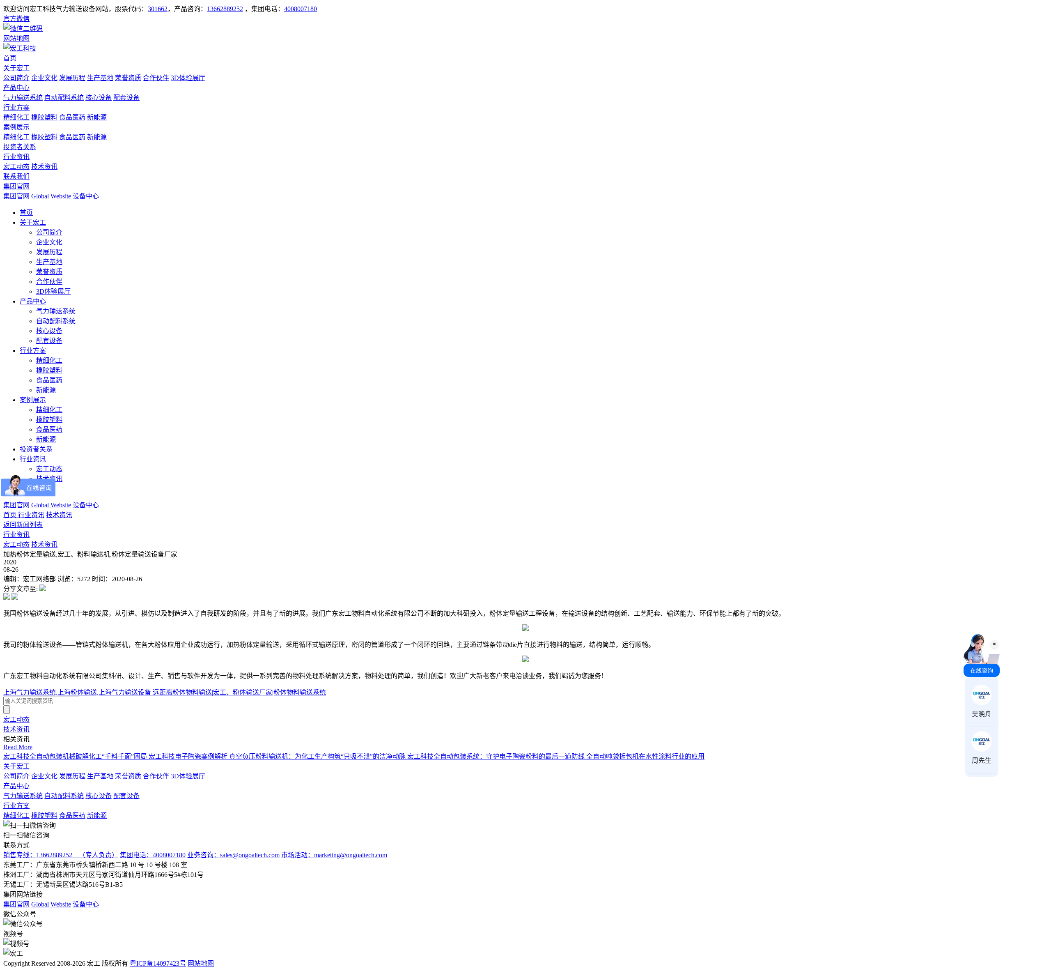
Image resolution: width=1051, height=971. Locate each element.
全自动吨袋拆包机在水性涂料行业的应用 (645, 756)
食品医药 (72, 117)
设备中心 (86, 196)
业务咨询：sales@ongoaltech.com (233, 854)
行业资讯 (16, 156)
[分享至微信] (42, 588)
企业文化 (44, 77)
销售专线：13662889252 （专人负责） (60, 854)
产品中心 (16, 87)
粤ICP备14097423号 (158, 963)
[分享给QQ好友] (14, 597)
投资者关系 (19, 146)
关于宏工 (16, 67)
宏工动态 (16, 166)
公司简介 (16, 77)
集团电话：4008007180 (153, 854)
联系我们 (16, 176)
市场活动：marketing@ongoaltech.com (334, 854)
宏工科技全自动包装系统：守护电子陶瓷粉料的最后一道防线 (496, 756)
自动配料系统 (64, 97)
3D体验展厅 (188, 77)
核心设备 (98, 97)
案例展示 (16, 127)
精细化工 (16, 117)
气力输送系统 (23, 97)
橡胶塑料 (44, 117)
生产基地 (100, 77)
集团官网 (16, 186)
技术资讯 (44, 166)
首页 (9, 58)
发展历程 (72, 77)
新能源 (97, 117)
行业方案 (16, 107)
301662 (158, 8)
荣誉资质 (128, 77)
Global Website (51, 196)
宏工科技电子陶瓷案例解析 (189, 756)
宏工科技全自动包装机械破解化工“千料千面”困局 (76, 756)
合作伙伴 (156, 77)
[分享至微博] (6, 597)
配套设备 (126, 97)
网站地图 (201, 963)
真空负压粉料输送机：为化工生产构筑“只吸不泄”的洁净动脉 (318, 756)
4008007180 (300, 8)
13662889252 (225, 8)
